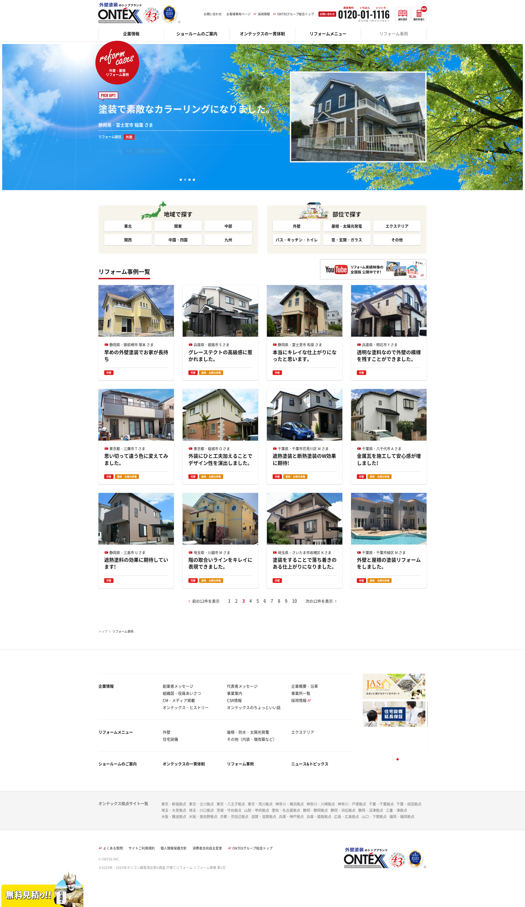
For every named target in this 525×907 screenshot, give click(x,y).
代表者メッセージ (242, 686)
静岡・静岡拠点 (315, 810)
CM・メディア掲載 (179, 700)
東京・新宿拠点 (173, 803)
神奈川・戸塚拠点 (352, 803)
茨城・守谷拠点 (229, 810)
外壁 (166, 732)
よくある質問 (113, 848)
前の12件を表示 (206, 601)
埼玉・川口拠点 (201, 810)
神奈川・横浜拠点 (289, 803)
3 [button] (189, 180)
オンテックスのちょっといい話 (254, 707)
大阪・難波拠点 (173, 816)
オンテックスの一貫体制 (184, 763)
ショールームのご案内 (117, 763)
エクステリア (302, 732)
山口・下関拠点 (374, 816)
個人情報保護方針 (174, 848)
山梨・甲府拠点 (256, 810)
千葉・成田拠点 (408, 803)
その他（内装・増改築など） (252, 739)
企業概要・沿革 (304, 686)
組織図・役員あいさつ (182, 693)
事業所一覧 (300, 693)
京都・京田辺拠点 (234, 816)
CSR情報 (234, 700)
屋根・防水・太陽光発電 (248, 732)
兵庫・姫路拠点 (319, 816)
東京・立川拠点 (201, 803)
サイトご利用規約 (142, 848)
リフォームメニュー (115, 732)
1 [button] (181, 180)
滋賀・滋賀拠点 (263, 816)
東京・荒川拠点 (260, 803)
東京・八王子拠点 (231, 803)
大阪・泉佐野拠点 (203, 816)
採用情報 (299, 700)
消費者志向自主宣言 (207, 848)
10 (294, 600)
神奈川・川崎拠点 (321, 803)
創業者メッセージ (178, 686)
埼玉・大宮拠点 (173, 810)
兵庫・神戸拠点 (291, 816)
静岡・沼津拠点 (370, 810)
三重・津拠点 (396, 810)
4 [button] (194, 180)
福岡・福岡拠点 (401, 816)
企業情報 (106, 686)
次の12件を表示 (319, 601)
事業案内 (234, 693)
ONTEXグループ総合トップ (252, 848)
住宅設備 (170, 739)
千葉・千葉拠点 (381, 803)
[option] (262, 99)
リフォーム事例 (240, 763)
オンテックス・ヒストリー (186, 707)
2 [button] (185, 180)
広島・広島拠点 (346, 816)
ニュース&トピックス (309, 763)
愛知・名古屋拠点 (286, 810)
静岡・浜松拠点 (343, 810)
